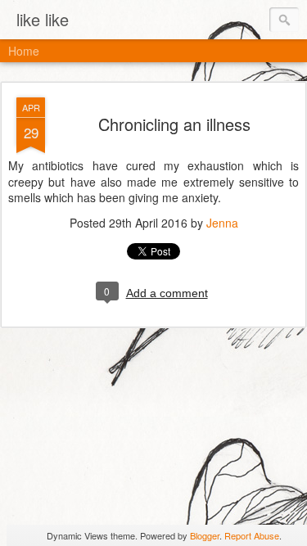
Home (23, 51)
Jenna (222, 222)
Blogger (204, 535)
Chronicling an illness (174, 124)
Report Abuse (251, 535)
